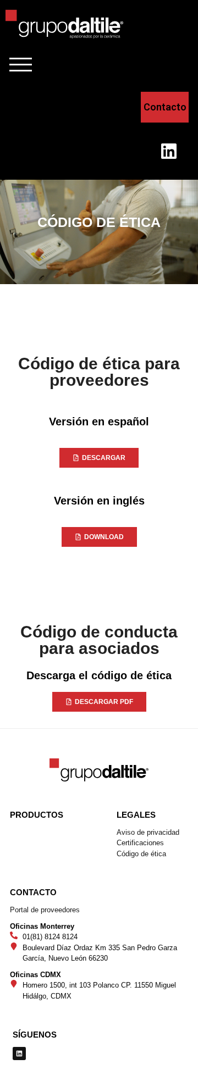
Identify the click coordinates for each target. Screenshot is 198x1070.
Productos (36, 814)
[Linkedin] (168, 151)
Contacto (33, 892)
